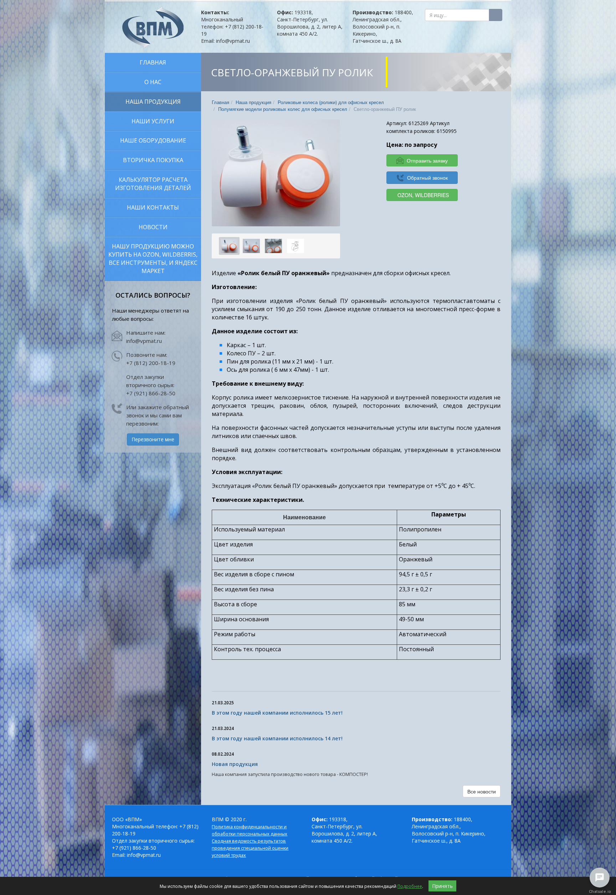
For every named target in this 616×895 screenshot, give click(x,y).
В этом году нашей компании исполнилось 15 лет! (277, 712)
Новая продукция (235, 764)
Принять (442, 886)
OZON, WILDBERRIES (423, 195)
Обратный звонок (427, 177)
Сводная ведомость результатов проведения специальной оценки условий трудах (250, 848)
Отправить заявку (426, 160)
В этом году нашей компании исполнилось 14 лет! (277, 738)
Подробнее (409, 886)
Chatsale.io (599, 891)
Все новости (481, 791)
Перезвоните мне (153, 439)
